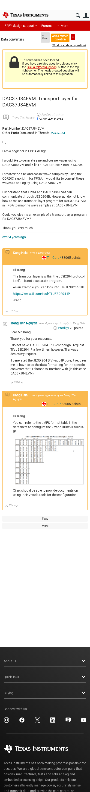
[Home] (25, 15)
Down (17, 312)
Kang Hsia (20, 253)
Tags (45, 518)
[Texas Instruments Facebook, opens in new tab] (22, 721)
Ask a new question (73, 37)
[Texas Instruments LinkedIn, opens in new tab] (52, 721)
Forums (46, 26)
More (64, 26)
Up (7, 312)
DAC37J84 (57, 133)
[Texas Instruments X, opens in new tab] (37, 721)
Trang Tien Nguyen (23, 117)
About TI (10, 661)
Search (78, 16)
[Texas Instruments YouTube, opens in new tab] (83, 721)
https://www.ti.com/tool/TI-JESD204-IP (41, 294)
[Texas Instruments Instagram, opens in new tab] (6, 721)
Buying (9, 693)
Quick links (11, 677)
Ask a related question (60, 37)
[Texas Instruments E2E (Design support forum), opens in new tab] (68, 721)
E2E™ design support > (21, 26)
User (86, 16)
